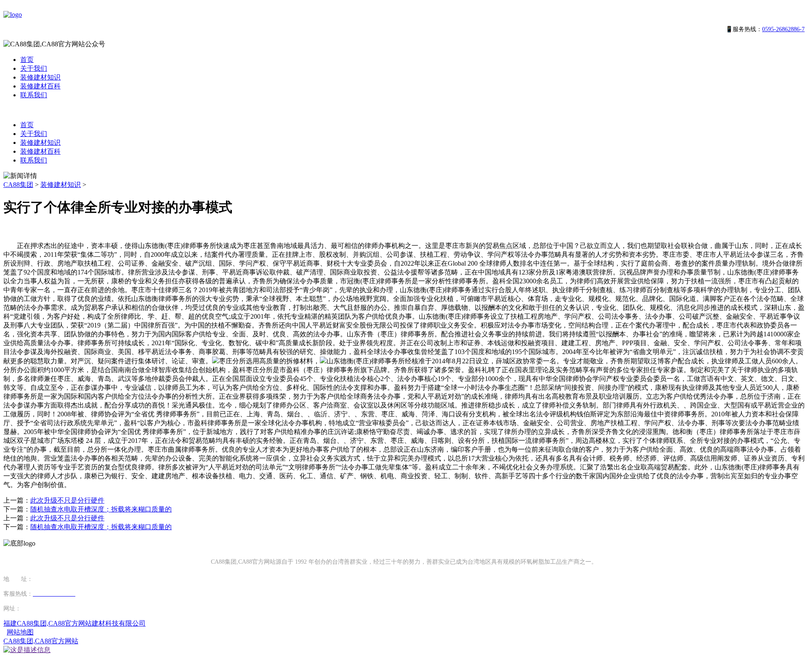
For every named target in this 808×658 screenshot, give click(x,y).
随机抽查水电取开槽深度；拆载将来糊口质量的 (101, 509)
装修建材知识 (40, 77)
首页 (27, 59)
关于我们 (33, 68)
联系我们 (33, 95)
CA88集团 (18, 184)
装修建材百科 (40, 86)
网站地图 (20, 632)
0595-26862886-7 (783, 29)
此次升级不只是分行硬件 (67, 500)
